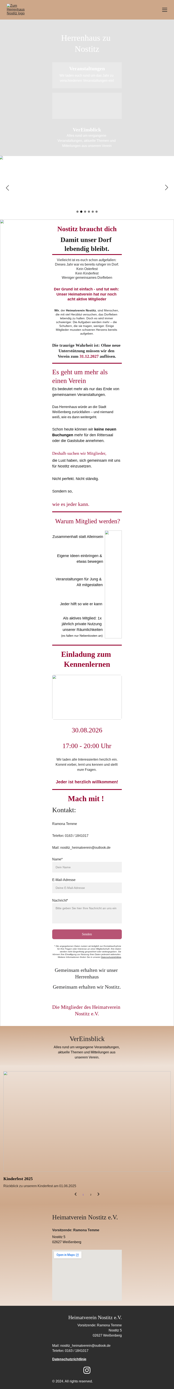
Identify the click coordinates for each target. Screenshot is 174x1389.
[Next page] (98, 1195)
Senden (87, 934)
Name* (57, 859)
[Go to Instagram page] (86, 1370)
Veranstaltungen (87, 68)
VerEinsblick (87, 129)
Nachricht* (60, 900)
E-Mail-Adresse (64, 880)
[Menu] (164, 10)
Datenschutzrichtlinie (111, 957)
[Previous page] (75, 1195)
